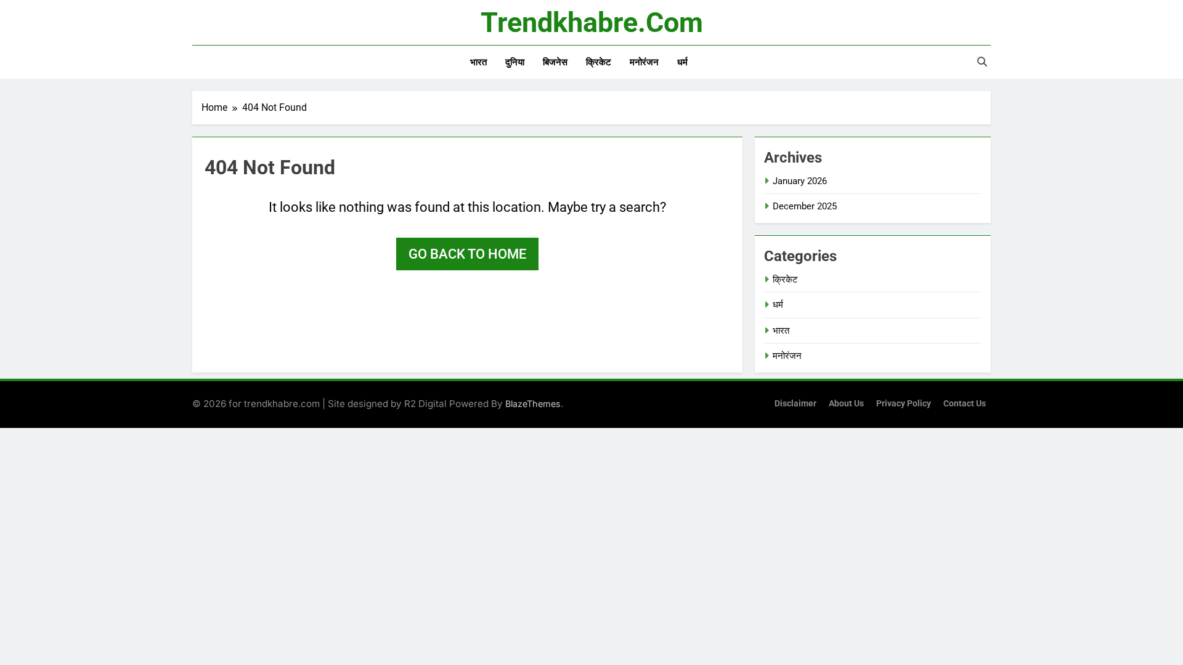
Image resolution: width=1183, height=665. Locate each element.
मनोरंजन (644, 62)
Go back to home (467, 254)
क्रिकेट (598, 62)
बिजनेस (555, 62)
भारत (478, 62)
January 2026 (800, 181)
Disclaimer (795, 403)
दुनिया (514, 62)
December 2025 (805, 206)
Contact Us (964, 403)
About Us (846, 403)
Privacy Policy (903, 403)
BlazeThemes (533, 403)
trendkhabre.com (592, 22)
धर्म (682, 62)
